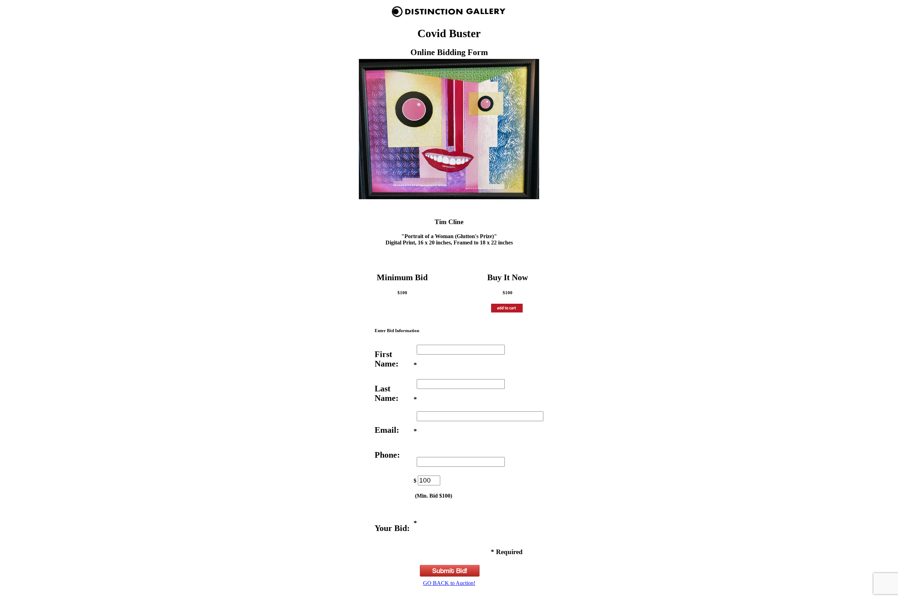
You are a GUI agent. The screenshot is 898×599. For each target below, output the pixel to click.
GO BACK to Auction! (449, 583)
